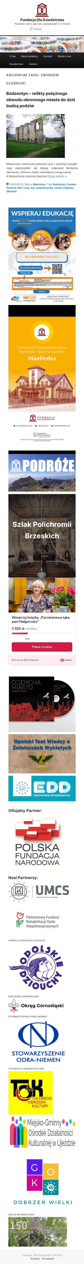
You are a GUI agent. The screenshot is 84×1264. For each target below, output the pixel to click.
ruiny (26, 187)
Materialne (39, 184)
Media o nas (64, 56)
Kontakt (48, 56)
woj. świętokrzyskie (41, 187)
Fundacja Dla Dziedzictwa (42, 20)
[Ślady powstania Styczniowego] (37, 1238)
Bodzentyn (59, 184)
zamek (58, 187)
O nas (12, 56)
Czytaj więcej (57, 176)
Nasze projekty (29, 56)
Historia (33, 64)
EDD (20, 187)
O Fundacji (48, 1258)
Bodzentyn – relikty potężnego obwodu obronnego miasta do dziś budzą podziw (40, 99)
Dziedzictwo (16, 64)
